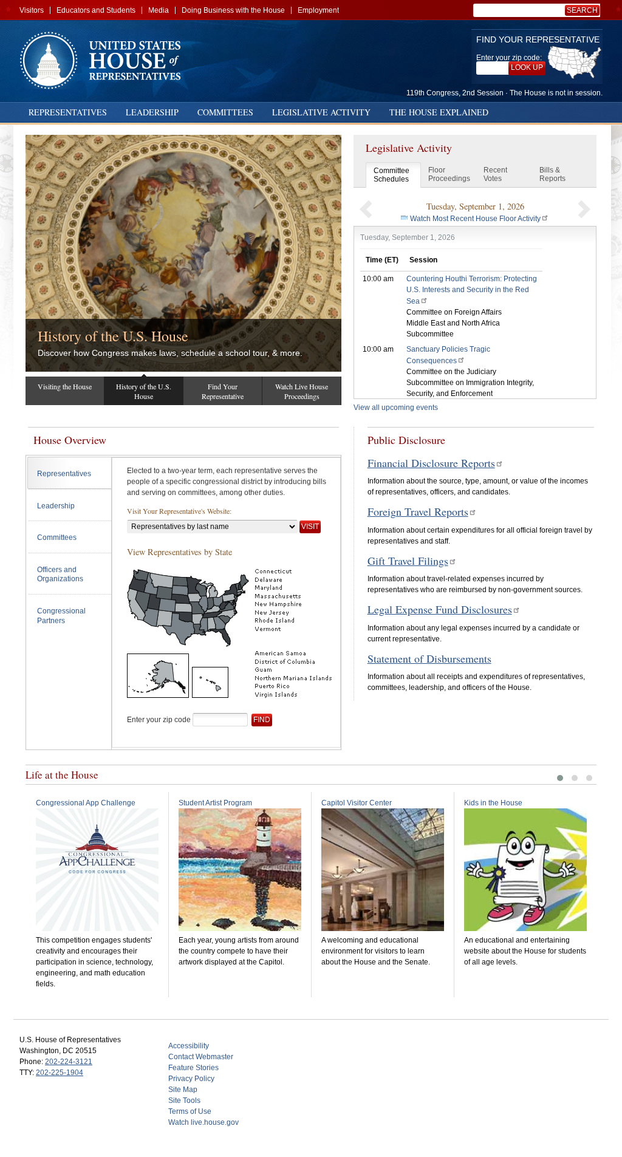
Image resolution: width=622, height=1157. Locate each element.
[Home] (104, 60)
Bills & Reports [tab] (552, 174)
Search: (584, 10)
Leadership (152, 112)
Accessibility (188, 1046)
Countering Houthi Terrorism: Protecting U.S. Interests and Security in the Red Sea (471, 290)
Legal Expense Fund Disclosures (439, 609)
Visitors (31, 10)
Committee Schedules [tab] (391, 174)
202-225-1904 (59, 1072)
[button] (366, 209)
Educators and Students (95, 10)
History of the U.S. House (113, 336)
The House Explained (438, 112)
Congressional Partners (61, 616)
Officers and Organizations (60, 574)
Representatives (68, 112)
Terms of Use (189, 1111)
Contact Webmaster (200, 1057)
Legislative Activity (321, 112)
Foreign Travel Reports (417, 511)
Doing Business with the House (233, 10)
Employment (318, 10)
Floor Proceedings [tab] (449, 174)
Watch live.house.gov (203, 1122)
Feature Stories (193, 1067)
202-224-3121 (68, 1061)
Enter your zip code (159, 719)
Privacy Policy (191, 1078)
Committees (225, 112)
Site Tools (184, 1100)
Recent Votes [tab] (495, 174)
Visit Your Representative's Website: (179, 511)
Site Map (182, 1089)
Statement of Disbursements (429, 658)
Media (158, 10)
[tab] (69, 473)
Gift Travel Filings (407, 560)
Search (582, 10)
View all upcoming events (396, 407)
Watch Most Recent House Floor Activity (475, 218)
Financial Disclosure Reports (431, 463)
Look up (527, 67)
